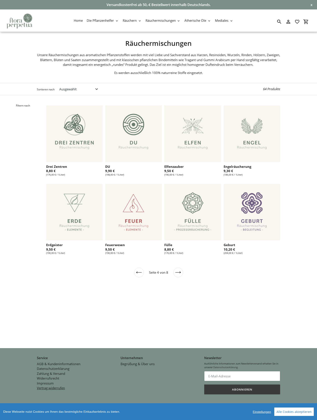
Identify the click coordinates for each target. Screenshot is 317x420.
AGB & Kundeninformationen (58, 364)
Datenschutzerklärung (53, 368)
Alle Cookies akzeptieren (294, 412)
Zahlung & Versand (51, 373)
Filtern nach (23, 105)
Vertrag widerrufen (51, 388)
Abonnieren (242, 389)
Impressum (45, 383)
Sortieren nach (46, 89)
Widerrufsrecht (48, 378)
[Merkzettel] (297, 21)
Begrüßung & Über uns (138, 364)
